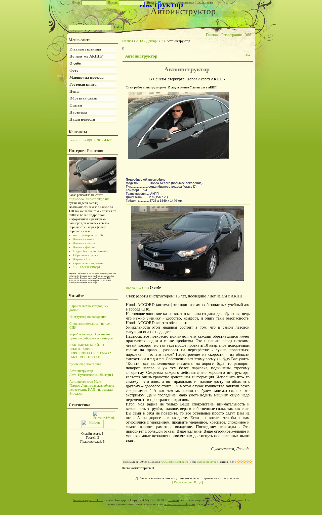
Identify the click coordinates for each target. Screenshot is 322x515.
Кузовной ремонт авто (85, 364)
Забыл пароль (185, 2)
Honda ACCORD (137, 288)
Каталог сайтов (84, 243)
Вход (197, 482)
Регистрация (205, 2)
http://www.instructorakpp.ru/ (89, 199)
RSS (248, 35)
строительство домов (88, 263)
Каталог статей (84, 239)
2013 (139, 41)
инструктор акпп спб (88, 235)
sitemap (173, 500)
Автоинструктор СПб (88, 500)
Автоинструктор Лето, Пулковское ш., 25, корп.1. (91, 373)
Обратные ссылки (85, 255)
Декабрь (152, 41)
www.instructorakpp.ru (174, 461)
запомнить (168, 2)
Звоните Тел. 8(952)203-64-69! (90, 140)
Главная (212, 35)
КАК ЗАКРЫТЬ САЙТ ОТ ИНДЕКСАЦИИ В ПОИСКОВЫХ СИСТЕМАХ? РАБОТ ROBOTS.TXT (90, 351)
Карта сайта (81, 259)
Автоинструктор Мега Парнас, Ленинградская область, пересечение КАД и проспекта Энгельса (92, 387)
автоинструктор (207, 461)
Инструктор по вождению (87, 317)
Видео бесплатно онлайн (90, 251)
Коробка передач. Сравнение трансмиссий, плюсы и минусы (91, 336)
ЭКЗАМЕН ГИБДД (86, 267)
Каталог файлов (84, 247)
